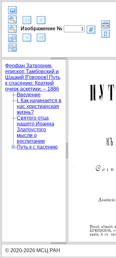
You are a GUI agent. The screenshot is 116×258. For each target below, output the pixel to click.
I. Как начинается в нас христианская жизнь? (39, 106)
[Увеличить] (12, 19)
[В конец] (41, 38)
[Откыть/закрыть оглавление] (12, 10)
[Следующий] (27, 38)
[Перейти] (91, 29)
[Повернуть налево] (12, 38)
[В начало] (27, 20)
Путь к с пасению (37, 147)
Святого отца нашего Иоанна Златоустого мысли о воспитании (35, 129)
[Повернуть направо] (12, 48)
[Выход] (105, 34)
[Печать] (105, 24)
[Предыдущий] (41, 20)
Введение (29, 94)
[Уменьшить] (12, 29)
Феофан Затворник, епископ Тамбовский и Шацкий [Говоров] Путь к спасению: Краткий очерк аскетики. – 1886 (32, 77)
